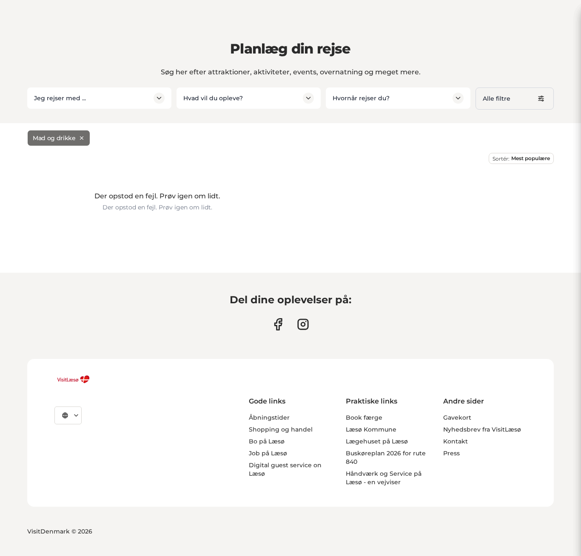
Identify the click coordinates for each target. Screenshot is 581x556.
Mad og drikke (54, 138)
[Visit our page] (278, 324)
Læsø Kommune (371, 429)
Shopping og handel (281, 429)
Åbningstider (269, 417)
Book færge (364, 417)
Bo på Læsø (267, 441)
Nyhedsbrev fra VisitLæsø (482, 429)
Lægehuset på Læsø (377, 441)
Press (451, 453)
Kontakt (455, 441)
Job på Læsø (268, 453)
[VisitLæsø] (73, 379)
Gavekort (457, 417)
